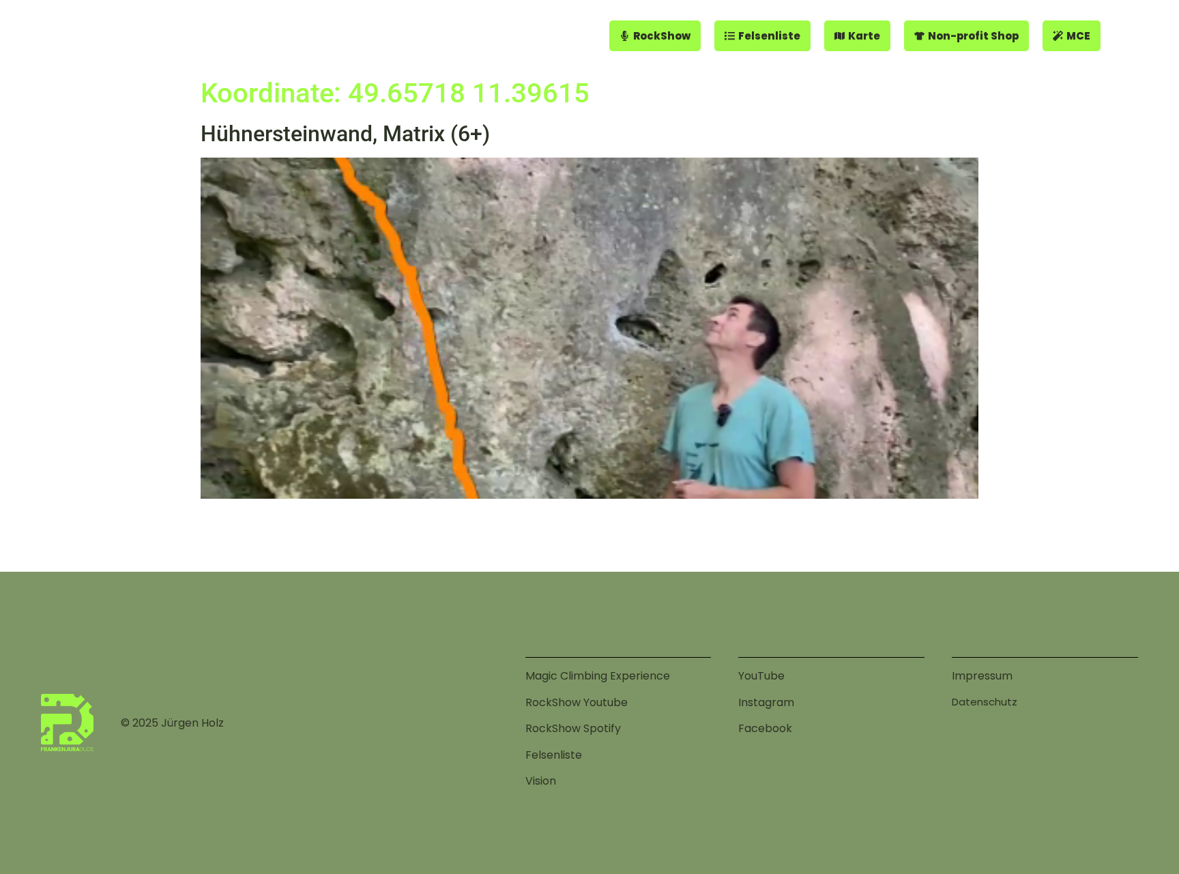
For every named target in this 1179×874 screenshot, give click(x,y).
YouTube (761, 676)
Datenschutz (984, 702)
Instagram (766, 702)
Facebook (765, 728)
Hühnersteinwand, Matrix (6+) (345, 134)
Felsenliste (553, 755)
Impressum (982, 676)
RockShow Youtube (576, 702)
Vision (540, 781)
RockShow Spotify (573, 728)
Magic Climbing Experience (597, 676)
